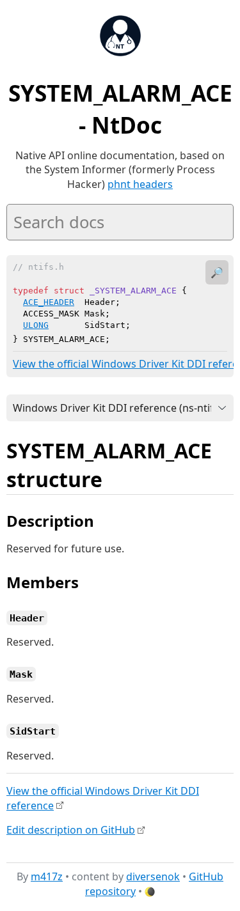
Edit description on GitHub (70, 830)
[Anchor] (116, 478)
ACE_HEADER (48, 302)
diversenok (153, 876)
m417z (47, 876)
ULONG (36, 325)
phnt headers (140, 184)
